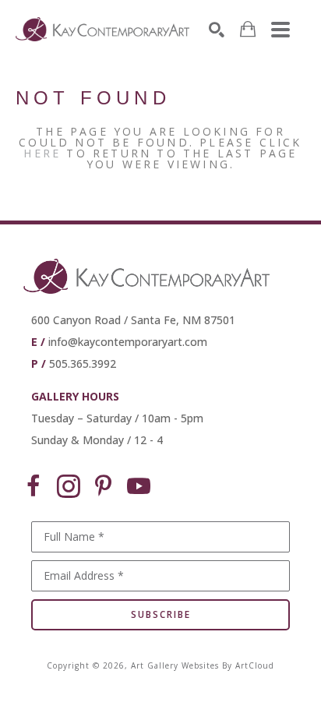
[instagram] (68, 486)
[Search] (216, 29)
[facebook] (33, 486)
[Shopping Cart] (248, 29)
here (42, 153)
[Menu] (280, 29)
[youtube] (138, 486)
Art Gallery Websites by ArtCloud (202, 665)
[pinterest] (103, 486)
